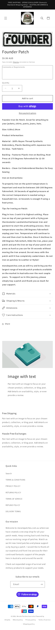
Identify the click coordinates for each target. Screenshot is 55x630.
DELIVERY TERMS (13, 511)
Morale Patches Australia (26, 616)
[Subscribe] (41, 584)
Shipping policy (29, 624)
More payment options (27, 113)
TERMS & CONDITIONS (15, 479)
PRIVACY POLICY (13, 486)
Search (9, 473)
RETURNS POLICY (13, 492)
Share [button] (7, 323)
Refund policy (18, 620)
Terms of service (44, 620)
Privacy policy (31, 620)
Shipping (16, 62)
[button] (6, 18)
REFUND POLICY (13, 505)
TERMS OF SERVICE (14, 499)
